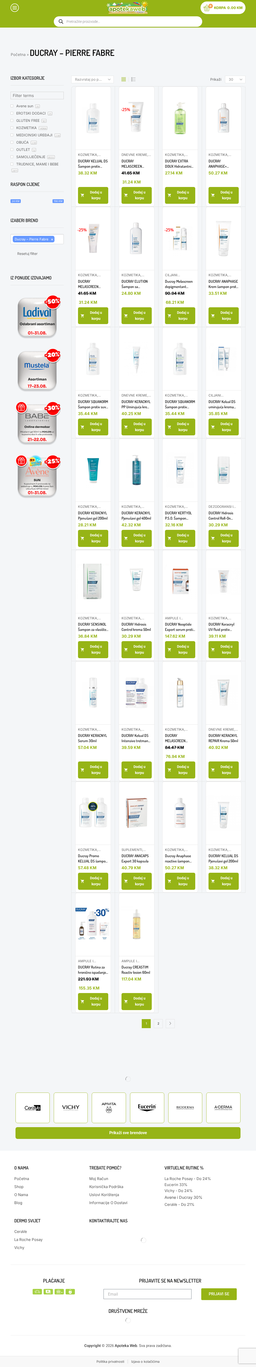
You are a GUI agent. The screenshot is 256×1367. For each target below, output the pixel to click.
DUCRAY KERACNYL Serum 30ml (92, 738)
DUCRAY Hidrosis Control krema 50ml (136, 627)
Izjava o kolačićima (145, 1361)
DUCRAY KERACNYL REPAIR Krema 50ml (223, 738)
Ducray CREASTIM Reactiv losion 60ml (136, 970)
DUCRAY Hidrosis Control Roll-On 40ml (220, 516)
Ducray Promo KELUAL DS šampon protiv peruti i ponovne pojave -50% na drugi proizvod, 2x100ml (93, 858)
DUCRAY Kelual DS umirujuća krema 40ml (222, 404)
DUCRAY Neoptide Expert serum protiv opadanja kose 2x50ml (180, 627)
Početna (18, 54)
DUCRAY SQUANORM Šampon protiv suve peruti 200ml (93, 404)
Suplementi (132, 850)
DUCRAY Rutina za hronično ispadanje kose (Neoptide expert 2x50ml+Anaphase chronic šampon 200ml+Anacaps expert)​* (92, 970)
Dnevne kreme (134, 155)
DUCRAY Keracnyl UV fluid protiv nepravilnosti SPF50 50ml (223, 627)
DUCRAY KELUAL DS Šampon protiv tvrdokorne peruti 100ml (93, 164)
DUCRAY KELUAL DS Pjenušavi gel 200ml (223, 858)
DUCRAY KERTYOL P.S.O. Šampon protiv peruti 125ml (178, 516)
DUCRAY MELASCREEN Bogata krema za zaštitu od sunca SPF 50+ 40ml (90, 284)
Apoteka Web (126, 1345)
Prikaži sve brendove (128, 1132)
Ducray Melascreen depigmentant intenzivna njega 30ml (179, 284)
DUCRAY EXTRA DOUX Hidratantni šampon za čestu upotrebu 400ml (178, 164)
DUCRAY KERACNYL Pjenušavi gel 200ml (93, 516)
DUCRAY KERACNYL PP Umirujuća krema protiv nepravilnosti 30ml (137, 404)
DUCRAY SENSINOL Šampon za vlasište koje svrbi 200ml (92, 627)
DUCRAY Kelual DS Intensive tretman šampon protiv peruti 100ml (135, 738)
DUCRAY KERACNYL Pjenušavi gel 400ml (136, 516)
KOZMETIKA (87, 155)
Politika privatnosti (110, 1361)
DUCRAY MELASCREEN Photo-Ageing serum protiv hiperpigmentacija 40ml (178, 738)
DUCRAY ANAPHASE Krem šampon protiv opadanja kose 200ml (223, 284)
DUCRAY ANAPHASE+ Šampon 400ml (219, 164)
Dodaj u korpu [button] (96, 195)
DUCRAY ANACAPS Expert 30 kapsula (135, 858)
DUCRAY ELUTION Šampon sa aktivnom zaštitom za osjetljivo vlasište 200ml (136, 284)
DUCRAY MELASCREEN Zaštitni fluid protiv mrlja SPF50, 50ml (136, 164)
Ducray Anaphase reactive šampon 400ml (178, 858)
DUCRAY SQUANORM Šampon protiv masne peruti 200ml (180, 404)
